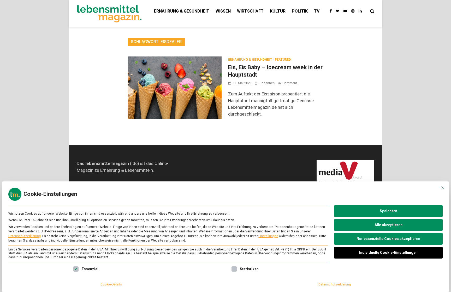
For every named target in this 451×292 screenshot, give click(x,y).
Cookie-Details (111, 284)
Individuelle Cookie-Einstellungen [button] (388, 252)
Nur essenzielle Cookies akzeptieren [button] (388, 239)
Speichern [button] (388, 211)
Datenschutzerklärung (24, 236)
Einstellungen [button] (268, 236)
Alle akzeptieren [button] (388, 225)
